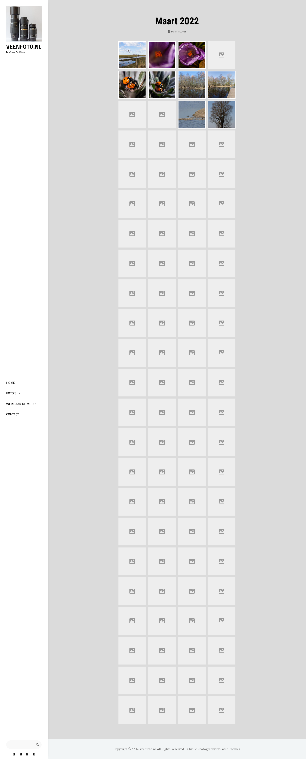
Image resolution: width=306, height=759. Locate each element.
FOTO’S (11, 393)
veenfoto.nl (23, 46)
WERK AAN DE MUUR (21, 403)
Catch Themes (230, 749)
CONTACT (12, 414)
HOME (10, 382)
